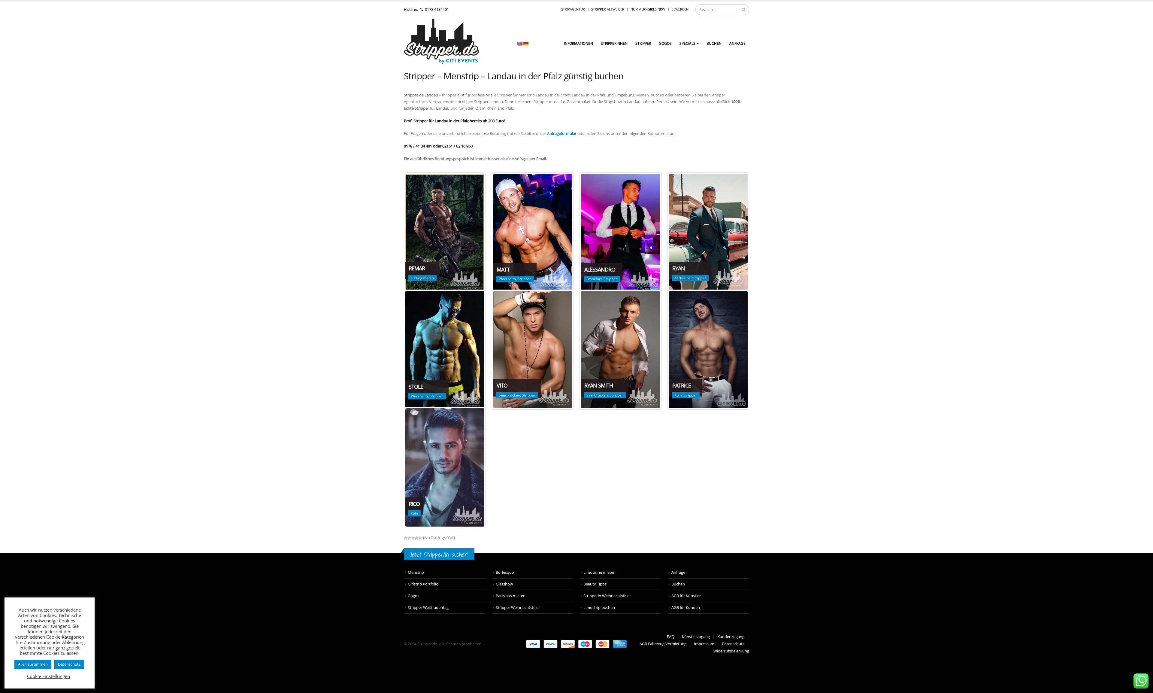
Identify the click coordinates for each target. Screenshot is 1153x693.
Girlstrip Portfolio (423, 584)
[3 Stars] (413, 538)
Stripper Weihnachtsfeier (518, 607)
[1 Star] (405, 538)
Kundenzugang (730, 636)
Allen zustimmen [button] (33, 664)
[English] (519, 43)
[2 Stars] (409, 538)
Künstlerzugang (696, 636)
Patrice (681, 385)
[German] (525, 43)
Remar (417, 268)
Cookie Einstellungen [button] (48, 676)
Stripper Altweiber (607, 9)
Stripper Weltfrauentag (428, 607)
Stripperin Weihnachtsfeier (607, 595)
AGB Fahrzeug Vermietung (663, 643)
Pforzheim (507, 278)
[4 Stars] (416, 538)
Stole (416, 386)
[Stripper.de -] (441, 41)
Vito (502, 385)
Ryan (678, 268)
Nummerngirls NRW (648, 9)
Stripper (643, 43)
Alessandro (599, 269)
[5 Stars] (420, 538)
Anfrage (737, 43)
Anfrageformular (561, 133)
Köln (678, 395)
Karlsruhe (682, 278)
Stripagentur (573, 9)
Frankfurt (594, 278)
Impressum (704, 643)
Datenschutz (733, 643)
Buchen (714, 43)
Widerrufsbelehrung (731, 651)
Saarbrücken (509, 395)
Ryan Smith (598, 385)
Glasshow (504, 584)
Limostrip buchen (599, 607)
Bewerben (679, 9)
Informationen (578, 43)
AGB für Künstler (686, 595)
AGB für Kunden (685, 607)
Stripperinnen (614, 43)
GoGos (665, 43)
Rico (414, 503)
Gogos (413, 595)
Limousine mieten (599, 572)
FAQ (670, 636)
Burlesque (505, 572)
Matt (503, 269)
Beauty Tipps (595, 584)
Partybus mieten (510, 595)
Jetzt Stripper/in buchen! (439, 554)
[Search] (743, 10)
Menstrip (416, 572)
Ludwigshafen (422, 278)
